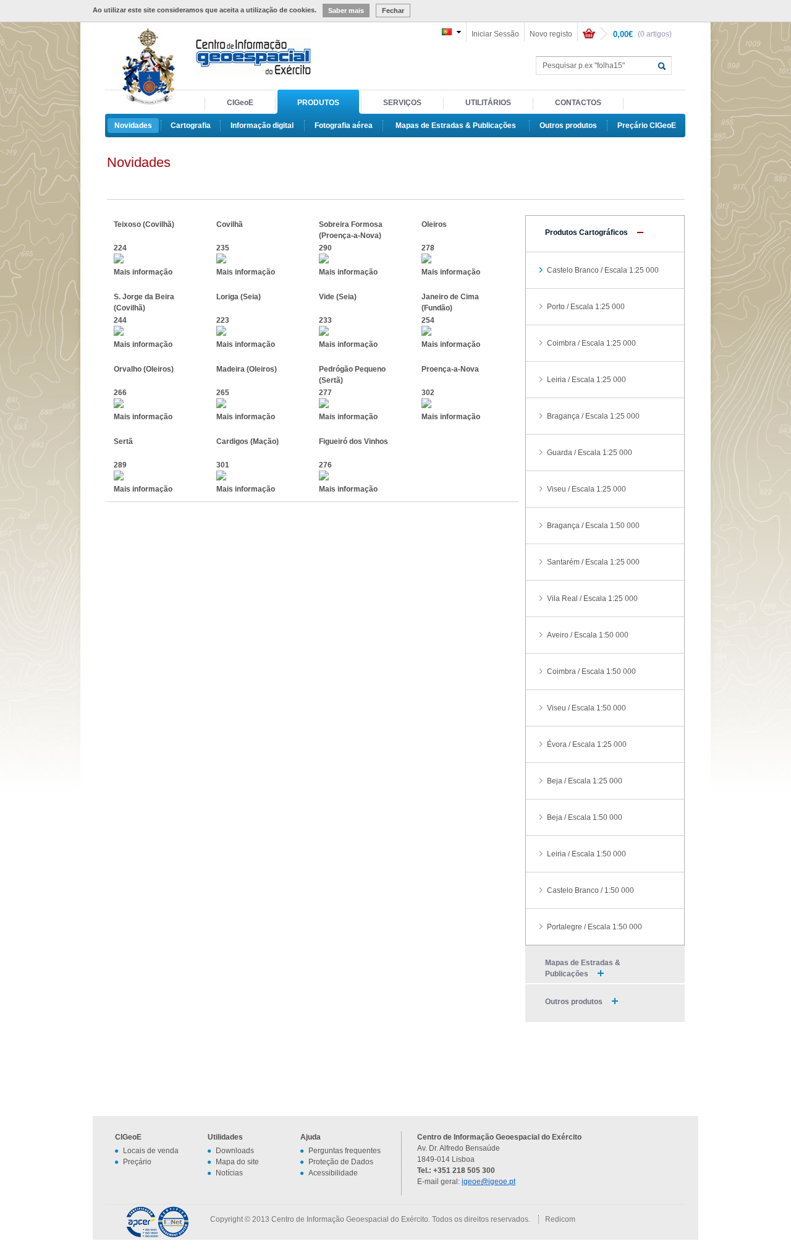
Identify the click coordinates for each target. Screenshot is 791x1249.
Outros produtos (568, 125)
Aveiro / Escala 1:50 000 (587, 635)
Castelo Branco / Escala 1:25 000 (603, 270)
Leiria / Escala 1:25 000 (586, 379)
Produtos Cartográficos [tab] (586, 232)
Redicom (560, 1219)
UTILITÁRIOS (488, 102)
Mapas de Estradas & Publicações (456, 125)
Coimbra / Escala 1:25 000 (591, 343)
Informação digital (262, 125)
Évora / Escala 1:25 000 (587, 744)
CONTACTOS (578, 102)
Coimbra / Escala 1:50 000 (591, 671)
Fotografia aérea (344, 125)
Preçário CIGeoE (646, 125)
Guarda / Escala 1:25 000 (589, 452)
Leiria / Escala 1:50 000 (586, 854)
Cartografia (191, 125)
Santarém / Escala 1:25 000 (593, 562)
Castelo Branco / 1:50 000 (590, 890)
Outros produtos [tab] (574, 1001)
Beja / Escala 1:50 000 (584, 817)
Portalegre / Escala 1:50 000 (594, 927)
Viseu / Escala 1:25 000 (586, 489)
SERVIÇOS (402, 102)
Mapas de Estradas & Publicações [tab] (582, 968)
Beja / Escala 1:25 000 (584, 781)
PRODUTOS (318, 102)
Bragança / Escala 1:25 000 (593, 416)
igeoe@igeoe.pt (488, 1181)
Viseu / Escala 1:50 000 (586, 708)
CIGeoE (240, 102)
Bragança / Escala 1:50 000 (593, 525)
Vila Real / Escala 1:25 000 (592, 598)
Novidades (133, 125)
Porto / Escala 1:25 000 (586, 306)
